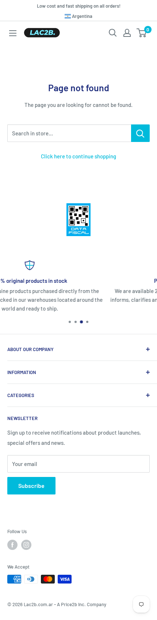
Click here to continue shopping (78, 156)
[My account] (127, 33)
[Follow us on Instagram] (26, 545)
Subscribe (31, 485)
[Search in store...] (140, 133)
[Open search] (113, 33)
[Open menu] (12, 33)
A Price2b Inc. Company (81, 604)
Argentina (81, 16)
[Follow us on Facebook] (12, 545)
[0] (141, 32)
